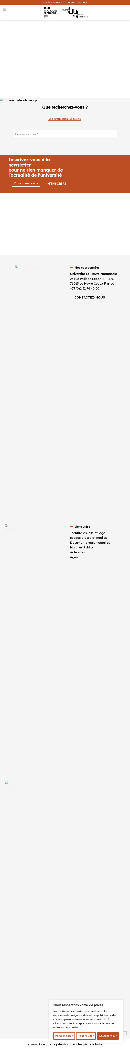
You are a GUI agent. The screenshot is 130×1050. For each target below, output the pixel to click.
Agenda (75, 557)
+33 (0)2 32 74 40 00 (84, 288)
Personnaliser (64, 1035)
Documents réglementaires (90, 542)
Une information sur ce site (64, 118)
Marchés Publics (82, 547)
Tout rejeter (86, 1035)
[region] (86, 1021)
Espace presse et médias (88, 537)
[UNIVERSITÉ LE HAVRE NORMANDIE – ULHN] (65, 12)
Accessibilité (93, 1044)
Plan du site (47, 1044)
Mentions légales (69, 1044)
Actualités (77, 552)
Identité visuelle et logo (87, 533)
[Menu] (5, 9)
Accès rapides (51, 2)
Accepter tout (108, 1035)
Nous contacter (77, 2)
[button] (125, 19)
